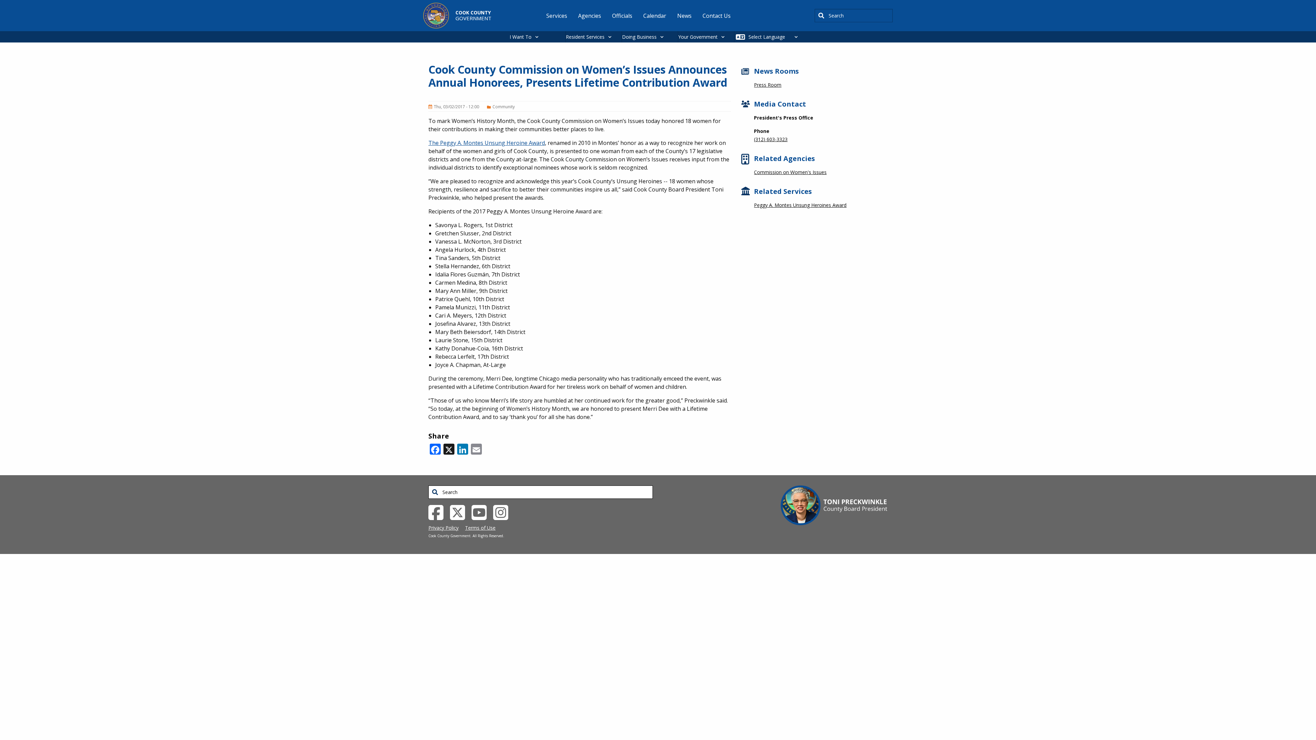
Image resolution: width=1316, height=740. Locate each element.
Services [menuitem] (556, 16)
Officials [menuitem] (622, 16)
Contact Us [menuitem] (717, 16)
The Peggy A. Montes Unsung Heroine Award (486, 143)
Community (503, 107)
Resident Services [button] (585, 37)
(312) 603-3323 (771, 139)
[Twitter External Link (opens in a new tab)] (460, 512)
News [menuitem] (684, 16)
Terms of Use (480, 528)
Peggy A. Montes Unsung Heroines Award (800, 205)
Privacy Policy (443, 528)
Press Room (767, 85)
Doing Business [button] (639, 37)
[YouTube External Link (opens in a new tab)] (482, 512)
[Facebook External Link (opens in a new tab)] (438, 512)
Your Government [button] (698, 37)
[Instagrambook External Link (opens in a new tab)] (503, 512)
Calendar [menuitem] (654, 16)
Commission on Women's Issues (790, 172)
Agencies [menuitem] (589, 16)
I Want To (521, 37)
